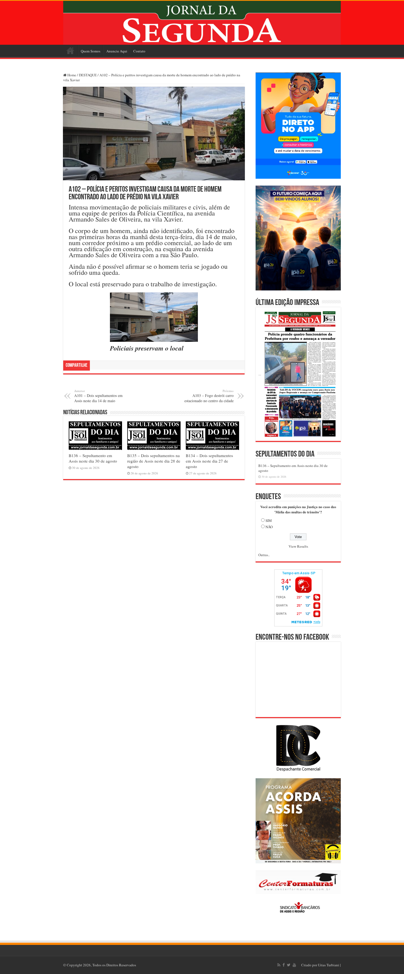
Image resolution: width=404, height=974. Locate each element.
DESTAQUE (88, 74)
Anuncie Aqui (116, 51)
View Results (298, 546)
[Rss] (279, 965)
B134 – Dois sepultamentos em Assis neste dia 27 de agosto (209, 461)
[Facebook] (283, 965)
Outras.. (264, 554)
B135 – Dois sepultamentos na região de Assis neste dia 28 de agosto (153, 461)
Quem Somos (90, 51)
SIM (268, 520)
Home (70, 50)
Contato (139, 51)
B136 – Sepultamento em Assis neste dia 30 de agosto (93, 458)
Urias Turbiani (328, 964)
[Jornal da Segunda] (202, 23)
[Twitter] (288, 965)
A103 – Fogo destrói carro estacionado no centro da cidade (209, 396)
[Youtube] (294, 965)
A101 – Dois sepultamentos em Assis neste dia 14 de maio (98, 396)
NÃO (269, 526)
